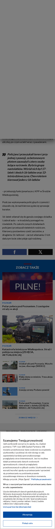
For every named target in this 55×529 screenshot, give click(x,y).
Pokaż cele (27, 523)
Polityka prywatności (41, 479)
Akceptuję (27, 514)
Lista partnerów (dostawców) (17, 507)
